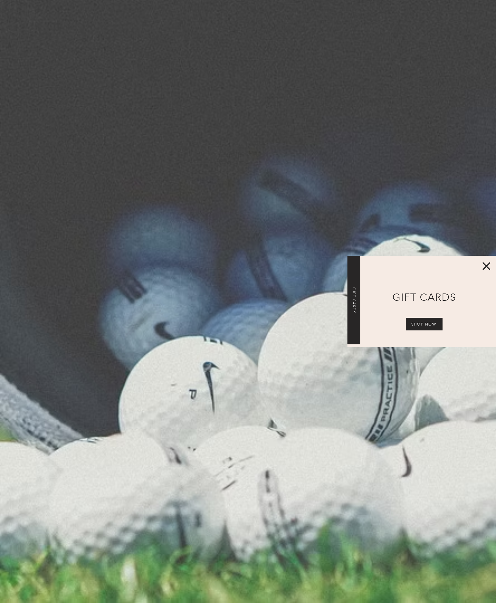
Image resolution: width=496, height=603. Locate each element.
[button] (486, 266)
